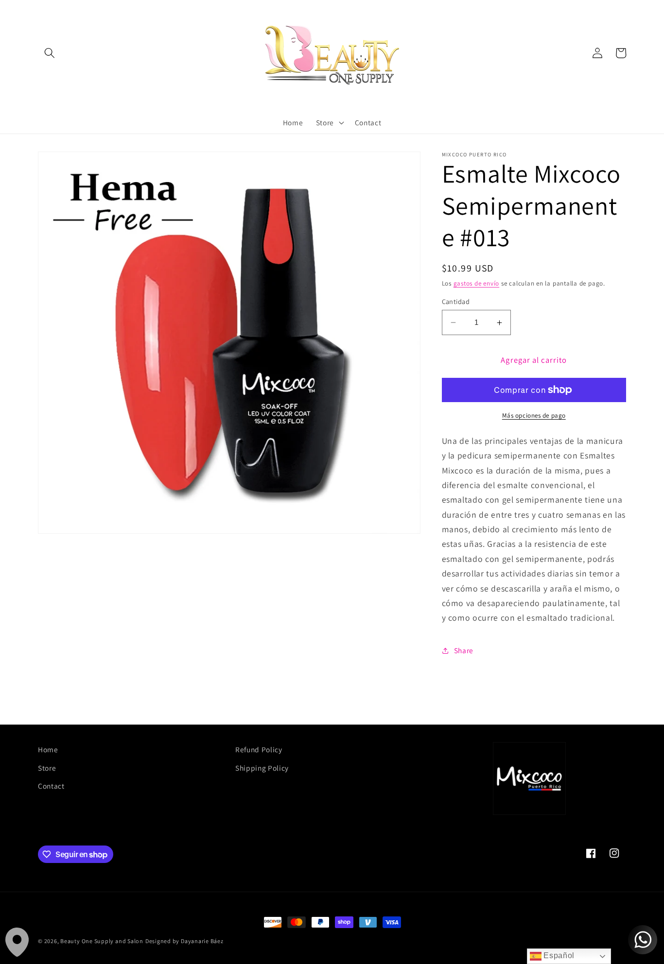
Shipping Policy (262, 768)
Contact (51, 786)
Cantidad (456, 301)
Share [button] (463, 650)
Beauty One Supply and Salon (101, 941)
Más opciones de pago (534, 415)
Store (47, 768)
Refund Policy (258, 749)
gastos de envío (477, 283)
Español (558, 955)
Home (48, 749)
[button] (49, 53)
